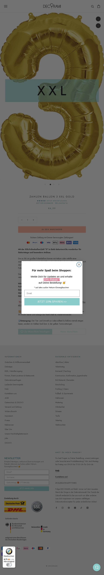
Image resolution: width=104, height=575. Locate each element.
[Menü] (13, 548)
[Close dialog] (79, 264)
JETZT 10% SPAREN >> (52, 301)
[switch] (9, 564)
